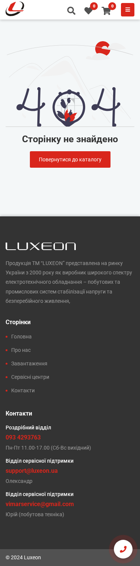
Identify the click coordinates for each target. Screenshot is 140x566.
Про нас (21, 350)
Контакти (23, 390)
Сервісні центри (30, 377)
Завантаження (29, 363)
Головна (21, 337)
